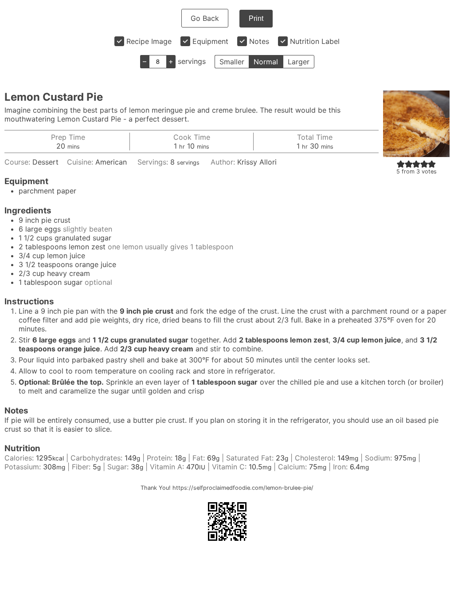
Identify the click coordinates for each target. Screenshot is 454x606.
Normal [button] (266, 61)
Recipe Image (149, 41)
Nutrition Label (315, 41)
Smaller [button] (231, 61)
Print (256, 18)
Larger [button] (298, 61)
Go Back (205, 18)
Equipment (210, 41)
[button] (401, 163)
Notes (259, 41)
